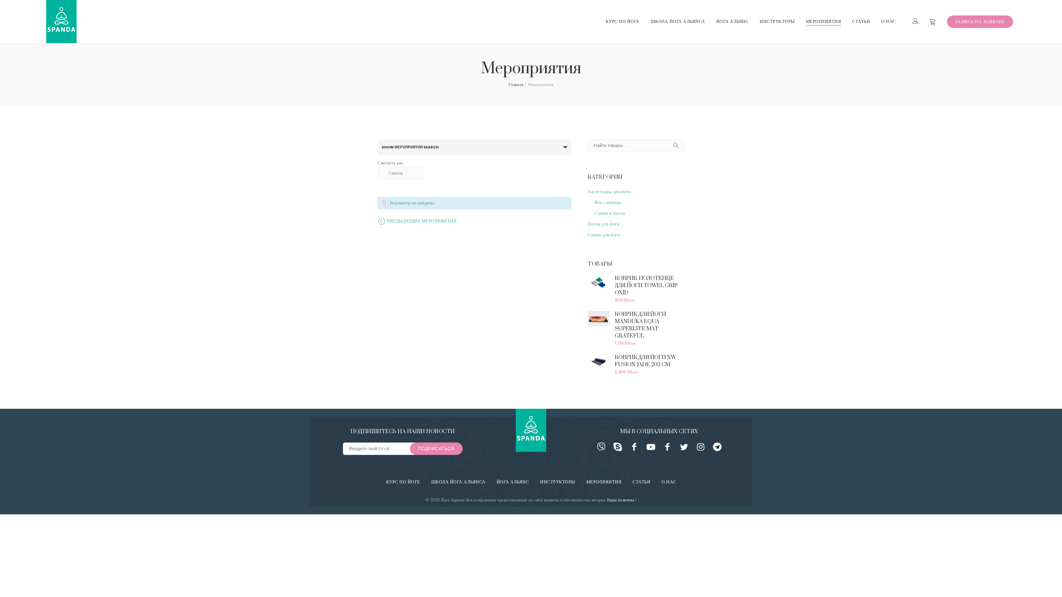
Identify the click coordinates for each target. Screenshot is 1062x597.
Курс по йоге (403, 482)
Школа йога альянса (458, 482)
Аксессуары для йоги (609, 191)
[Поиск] (676, 146)
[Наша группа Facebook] (634, 448)
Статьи (641, 482)
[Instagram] (700, 448)
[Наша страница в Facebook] (667, 448)
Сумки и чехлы (610, 213)
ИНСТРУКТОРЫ (557, 482)
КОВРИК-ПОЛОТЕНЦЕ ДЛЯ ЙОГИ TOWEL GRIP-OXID (647, 285)
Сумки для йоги (604, 235)
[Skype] (617, 448)
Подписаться (436, 449)
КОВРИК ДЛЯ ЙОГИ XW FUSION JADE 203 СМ (645, 361)
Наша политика (620, 500)
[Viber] (601, 448)
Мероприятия (604, 482)
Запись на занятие (980, 22)
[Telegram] (717, 448)
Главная (516, 84)
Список (396, 173)
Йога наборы (608, 202)
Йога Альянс (513, 482)
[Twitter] (684, 448)
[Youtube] (651, 448)
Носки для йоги (604, 224)
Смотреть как (390, 163)
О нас (669, 482)
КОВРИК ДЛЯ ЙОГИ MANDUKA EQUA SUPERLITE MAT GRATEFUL (640, 325)
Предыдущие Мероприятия (422, 221)
